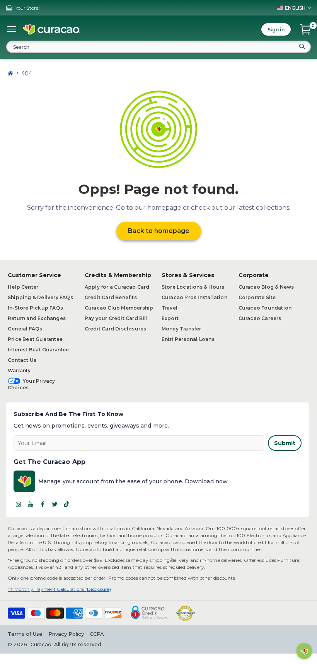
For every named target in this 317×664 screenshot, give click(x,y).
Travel (169, 308)
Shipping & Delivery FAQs (40, 297)
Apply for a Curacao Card (117, 287)
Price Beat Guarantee (35, 339)
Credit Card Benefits (111, 297)
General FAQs (25, 329)
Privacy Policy (66, 634)
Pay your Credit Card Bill (116, 318)
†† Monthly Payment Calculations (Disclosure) (59, 589)
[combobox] (158, 47)
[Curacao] (51, 29)
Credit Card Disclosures (116, 329)
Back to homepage (158, 230)
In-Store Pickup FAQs (35, 308)
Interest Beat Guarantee (38, 350)
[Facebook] (42, 504)
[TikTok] (66, 504)
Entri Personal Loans (188, 339)
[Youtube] (31, 504)
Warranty (19, 370)
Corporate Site (257, 297)
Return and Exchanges (37, 318)
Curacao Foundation (265, 308)
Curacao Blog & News (266, 287)
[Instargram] (19, 504)
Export (170, 318)
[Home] (11, 73)
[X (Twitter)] (54, 504)
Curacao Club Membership (119, 308)
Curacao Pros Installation (194, 297)
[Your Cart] (305, 29)
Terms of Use (25, 634)
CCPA (97, 634)
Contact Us (22, 360)
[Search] (302, 46)
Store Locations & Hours (193, 287)
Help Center (23, 287)
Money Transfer (181, 329)
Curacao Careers (260, 318)
